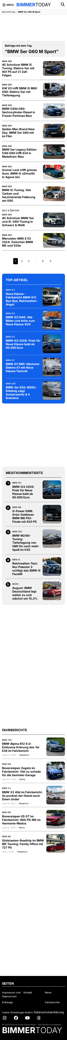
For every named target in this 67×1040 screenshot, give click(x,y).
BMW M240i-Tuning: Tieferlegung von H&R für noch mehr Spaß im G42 (25, 542)
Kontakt (27, 992)
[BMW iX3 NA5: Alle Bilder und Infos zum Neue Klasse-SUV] (52, 320)
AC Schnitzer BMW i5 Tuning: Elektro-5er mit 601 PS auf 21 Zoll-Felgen (18, 70)
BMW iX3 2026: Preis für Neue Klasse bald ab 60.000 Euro (23, 344)
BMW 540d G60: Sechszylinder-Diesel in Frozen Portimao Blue (18, 112)
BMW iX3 (10, 290)
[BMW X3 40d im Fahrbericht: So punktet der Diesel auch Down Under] (55, 795)
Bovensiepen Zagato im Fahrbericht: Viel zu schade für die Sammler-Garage (21, 771)
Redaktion (24, 755)
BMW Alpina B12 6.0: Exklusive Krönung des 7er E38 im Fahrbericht (20, 747)
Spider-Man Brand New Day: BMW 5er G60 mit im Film (18, 132)
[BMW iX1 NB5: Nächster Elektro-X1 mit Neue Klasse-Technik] (52, 367)
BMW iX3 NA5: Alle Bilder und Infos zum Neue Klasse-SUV (20, 320)
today (33, 4)
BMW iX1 (10, 360)
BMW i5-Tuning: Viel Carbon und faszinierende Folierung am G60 (18, 195)
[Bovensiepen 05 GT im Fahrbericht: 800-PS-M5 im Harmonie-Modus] (55, 819)
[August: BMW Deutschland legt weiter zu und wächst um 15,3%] (52, 591)
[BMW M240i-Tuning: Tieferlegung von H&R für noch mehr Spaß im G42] (52, 538)
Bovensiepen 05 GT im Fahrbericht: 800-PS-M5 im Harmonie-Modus (21, 820)
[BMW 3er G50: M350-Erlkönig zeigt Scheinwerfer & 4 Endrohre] (52, 390)
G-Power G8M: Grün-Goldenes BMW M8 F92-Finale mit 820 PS (24, 516)
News (15, 584)
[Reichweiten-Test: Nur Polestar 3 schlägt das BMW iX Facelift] (52, 566)
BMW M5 (6, 812)
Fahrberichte (52, 1002)
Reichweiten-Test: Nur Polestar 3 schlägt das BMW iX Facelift (26, 569)
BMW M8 (16, 507)
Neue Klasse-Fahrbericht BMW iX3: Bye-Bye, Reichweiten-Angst (22, 299)
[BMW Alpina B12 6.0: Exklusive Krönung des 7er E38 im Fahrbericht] (55, 747)
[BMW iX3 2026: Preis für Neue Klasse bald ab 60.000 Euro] (52, 343)
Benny (22, 779)
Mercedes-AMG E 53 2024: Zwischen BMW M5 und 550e (17, 242)
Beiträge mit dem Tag (18, 45)
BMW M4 (6, 764)
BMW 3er (10, 383)
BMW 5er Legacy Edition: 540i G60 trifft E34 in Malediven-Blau (19, 153)
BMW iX (16, 559)
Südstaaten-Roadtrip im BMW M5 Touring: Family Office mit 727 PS (23, 844)
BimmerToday (8, 12)
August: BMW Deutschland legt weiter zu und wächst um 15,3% (25, 593)
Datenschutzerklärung (49, 1012)
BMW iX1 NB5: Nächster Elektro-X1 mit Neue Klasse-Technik (22, 367)
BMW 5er (7, 61)
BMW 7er (7, 740)
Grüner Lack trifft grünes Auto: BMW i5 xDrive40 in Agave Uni (19, 173)
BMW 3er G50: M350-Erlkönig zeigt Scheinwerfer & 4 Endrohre (21, 393)
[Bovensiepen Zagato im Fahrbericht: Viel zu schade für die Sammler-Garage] (55, 771)
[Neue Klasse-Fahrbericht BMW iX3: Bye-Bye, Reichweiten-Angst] (52, 296)
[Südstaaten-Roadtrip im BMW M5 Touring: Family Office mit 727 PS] (55, 843)
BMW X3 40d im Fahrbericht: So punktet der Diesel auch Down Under (22, 795)
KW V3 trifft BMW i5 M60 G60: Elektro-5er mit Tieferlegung (19, 92)
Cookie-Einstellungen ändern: (17, 1012)
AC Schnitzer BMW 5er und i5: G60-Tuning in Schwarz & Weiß (18, 221)
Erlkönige (7, 1002)
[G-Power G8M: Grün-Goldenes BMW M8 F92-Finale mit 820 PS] (52, 514)
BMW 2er (17, 531)
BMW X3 (6, 788)
